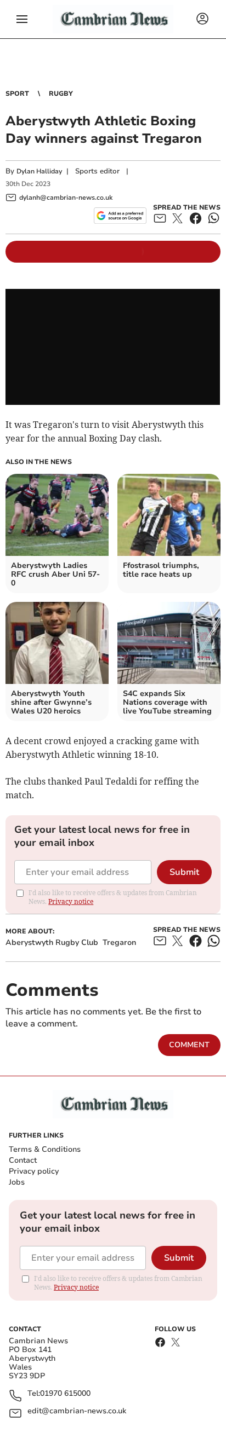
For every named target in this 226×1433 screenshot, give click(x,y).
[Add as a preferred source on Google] (120, 215)
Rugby (61, 93)
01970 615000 (65, 1394)
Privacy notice (70, 901)
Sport (17, 93)
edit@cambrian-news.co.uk (76, 1411)
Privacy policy (34, 1171)
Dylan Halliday (39, 171)
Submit (184, 872)
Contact (23, 1160)
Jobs (17, 1182)
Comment (189, 1045)
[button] (22, 19)
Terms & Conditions (45, 1149)
